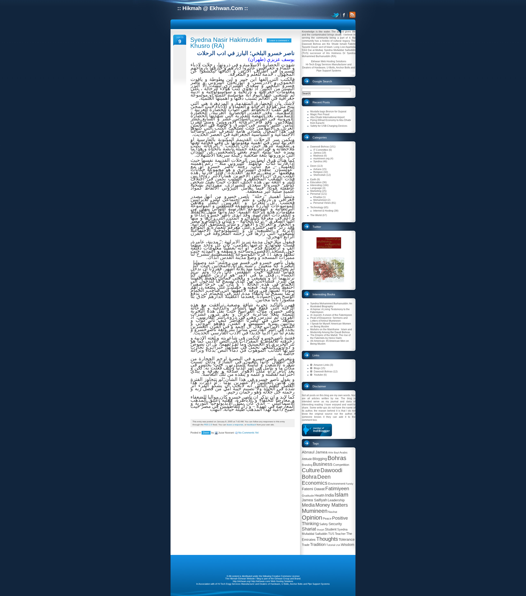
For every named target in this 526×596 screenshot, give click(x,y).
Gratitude (308, 495)
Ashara (317, 169)
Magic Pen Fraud (319, 114)
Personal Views (322, 202)
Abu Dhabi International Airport (327, 117)
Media (308, 505)
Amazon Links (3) (323, 365)
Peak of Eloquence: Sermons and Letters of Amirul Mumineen (329, 319)
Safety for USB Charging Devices (328, 125)
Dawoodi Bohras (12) (325, 371)
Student (331, 529)
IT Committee (320, 149)
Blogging (320, 459)
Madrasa (318, 155)
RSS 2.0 (208, 424)
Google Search (322, 81)
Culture (311, 470)
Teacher (340, 533)
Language (316, 188)
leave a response (235, 424)
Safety (323, 524)
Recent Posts (321, 102)
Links (316, 355)
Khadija (317, 197)
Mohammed (320, 200)
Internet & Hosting (323, 210)
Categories (320, 137)
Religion (318, 172)
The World (316, 215)
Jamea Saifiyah (314, 500)
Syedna (317, 161)
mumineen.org (321, 158)
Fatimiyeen (337, 488)
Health (319, 495)
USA (338, 545)
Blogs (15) (319, 368)
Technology (316, 207)
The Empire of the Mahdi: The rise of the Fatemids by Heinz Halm (330, 336)
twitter (335, 14)
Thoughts (327, 539)
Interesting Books (324, 294)
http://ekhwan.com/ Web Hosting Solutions (272, 581)
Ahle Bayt (333, 452)
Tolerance (347, 539)
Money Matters (331, 505)
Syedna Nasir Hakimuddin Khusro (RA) (226, 42)
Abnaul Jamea (315, 452)
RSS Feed (352, 14)
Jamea (317, 152)
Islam (341, 494)
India (329, 495)
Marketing (315, 191)
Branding (307, 464)
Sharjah (320, 529)
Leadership (336, 500)
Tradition (318, 544)
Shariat (309, 529)
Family (349, 483)
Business (322, 464)
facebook (344, 14)
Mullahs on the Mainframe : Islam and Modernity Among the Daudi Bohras (331, 331)
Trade (305, 545)
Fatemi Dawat (313, 489)
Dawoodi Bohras (319, 146)
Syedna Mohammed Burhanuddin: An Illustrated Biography (331, 305)
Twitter (317, 226)
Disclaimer (319, 386)
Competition (341, 464)
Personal (315, 193)
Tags (316, 443)
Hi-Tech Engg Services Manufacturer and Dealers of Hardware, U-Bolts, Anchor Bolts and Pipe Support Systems (328, 67)
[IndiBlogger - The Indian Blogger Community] (317, 435)
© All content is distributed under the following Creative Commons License (263, 576)
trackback (251, 424)
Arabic (343, 452)
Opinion (312, 517)
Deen (206, 432)
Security (335, 524)
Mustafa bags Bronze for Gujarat (328, 111)
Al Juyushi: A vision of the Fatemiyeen (331, 315)
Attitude (307, 459)
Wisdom (347, 545)
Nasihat (332, 511)
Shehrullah (319, 175)
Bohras (337, 457)
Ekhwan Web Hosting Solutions (328, 61)
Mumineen (315, 511)
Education (316, 182)
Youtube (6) (320, 374)
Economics (315, 483)
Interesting (316, 185)
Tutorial (330, 545)
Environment (336, 483)
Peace (327, 518)
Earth (313, 179)
